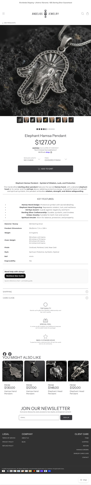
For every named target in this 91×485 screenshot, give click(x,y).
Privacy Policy (8, 442)
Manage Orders (82, 450)
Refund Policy (7, 446)
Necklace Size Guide (15, 276)
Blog (24, 442)
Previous (2, 70)
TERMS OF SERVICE (8, 438)
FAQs (87, 438)
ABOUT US (25, 438)
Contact (85, 457)
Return (86, 446)
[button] (3, 13)
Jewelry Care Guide (81, 453)
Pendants (10, 23)
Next (88, 70)
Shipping (35, 148)
